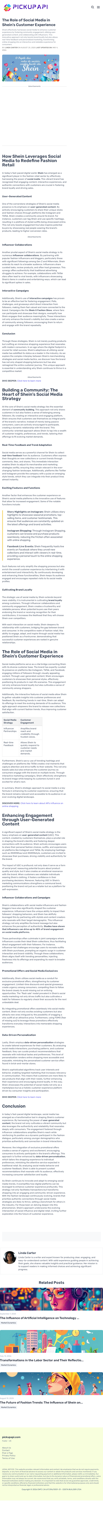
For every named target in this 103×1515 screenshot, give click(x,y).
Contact (6, 1450)
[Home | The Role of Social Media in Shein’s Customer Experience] (26, 7)
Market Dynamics (8, 1323)
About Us (6, 1448)
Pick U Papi (7, 1453)
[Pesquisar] (92, 7)
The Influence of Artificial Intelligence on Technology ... (39, 1318)
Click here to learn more (29, 381)
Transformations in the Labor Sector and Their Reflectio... (42, 1360)
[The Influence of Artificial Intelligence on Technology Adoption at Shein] (51, 1310)
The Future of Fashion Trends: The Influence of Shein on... (41, 1402)
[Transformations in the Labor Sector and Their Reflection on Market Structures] (51, 1352)
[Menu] (98, 7)
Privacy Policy (8, 1455)
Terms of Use (8, 1458)
